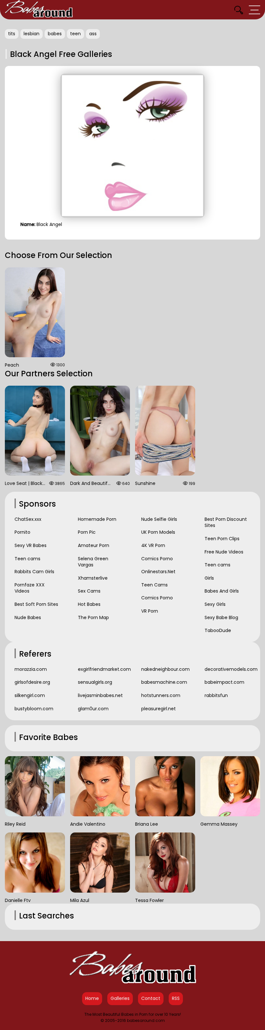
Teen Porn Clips (222, 538)
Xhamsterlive (93, 578)
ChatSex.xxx (28, 519)
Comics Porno (157, 558)
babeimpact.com (224, 682)
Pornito (22, 532)
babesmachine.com (164, 682)
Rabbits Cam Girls (34, 571)
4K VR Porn (153, 545)
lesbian (31, 33)
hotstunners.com (160, 695)
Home (92, 998)
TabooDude (218, 630)
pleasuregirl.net (158, 708)
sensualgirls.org (95, 682)
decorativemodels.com (231, 669)
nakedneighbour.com (165, 669)
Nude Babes (28, 617)
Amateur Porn (93, 545)
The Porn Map (93, 617)
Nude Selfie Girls (159, 519)
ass (93, 33)
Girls (209, 578)
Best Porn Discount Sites (226, 522)
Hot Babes (89, 604)
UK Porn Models (158, 532)
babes (55, 33)
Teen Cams (154, 585)
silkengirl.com (30, 695)
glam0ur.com (93, 708)
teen (75, 33)
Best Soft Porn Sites (36, 604)
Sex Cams (89, 591)
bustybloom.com (34, 708)
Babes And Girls (222, 591)
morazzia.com (31, 669)
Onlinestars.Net (158, 571)
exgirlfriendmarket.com (104, 669)
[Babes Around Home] (39, 9)
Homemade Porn (97, 519)
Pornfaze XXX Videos (30, 588)
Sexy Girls (215, 604)
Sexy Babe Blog (221, 617)
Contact (150, 998)
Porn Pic (87, 532)
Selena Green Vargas (93, 561)
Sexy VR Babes (31, 545)
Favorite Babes (48, 737)
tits (11, 33)
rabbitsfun (216, 695)
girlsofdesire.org (32, 682)
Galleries (120, 998)
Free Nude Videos (224, 552)
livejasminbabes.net (100, 695)
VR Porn (149, 611)
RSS (176, 998)
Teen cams (27, 558)
